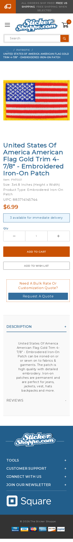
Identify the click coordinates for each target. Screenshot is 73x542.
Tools (12, 460)
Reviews (15, 400)
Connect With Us (24, 477)
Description (19, 327)
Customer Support (26, 468)
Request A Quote (38, 296)
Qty (5, 228)
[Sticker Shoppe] (36, 25)
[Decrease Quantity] (14, 236)
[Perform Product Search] (64, 38)
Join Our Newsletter (28, 485)
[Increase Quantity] (59, 236)
